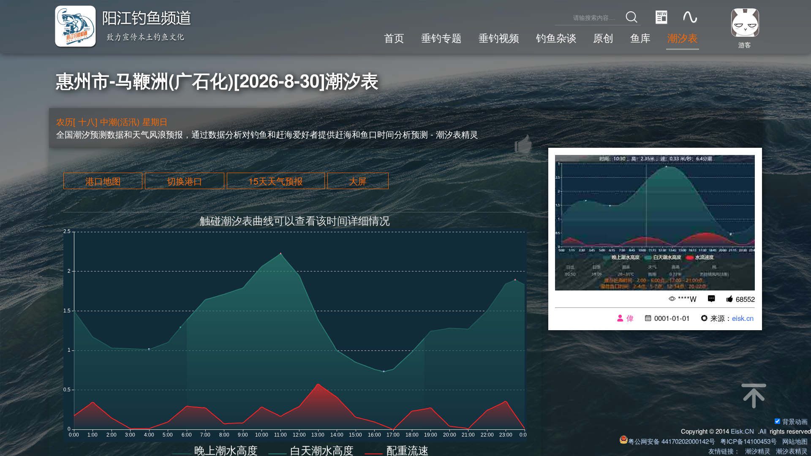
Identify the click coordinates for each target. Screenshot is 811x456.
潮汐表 (682, 37)
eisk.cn (743, 318)
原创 (603, 37)
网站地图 (795, 441)
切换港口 (184, 181)
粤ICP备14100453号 (748, 441)
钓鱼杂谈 (556, 37)
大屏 (358, 181)
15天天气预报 (275, 181)
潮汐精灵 (757, 450)
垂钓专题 (441, 37)
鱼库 (640, 37)
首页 (394, 37)
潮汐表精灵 (792, 450)
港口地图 (103, 181)
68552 (745, 299)
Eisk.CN (742, 430)
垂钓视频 (499, 37)
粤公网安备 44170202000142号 (672, 441)
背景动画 (795, 421)
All (762, 430)
